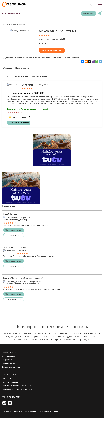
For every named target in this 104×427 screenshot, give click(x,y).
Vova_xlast (27, 84)
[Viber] (93, 61)
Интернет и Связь (92, 333)
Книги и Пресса (32, 336)
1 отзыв (31, 254)
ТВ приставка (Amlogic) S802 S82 (26, 92)
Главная (5, 24)
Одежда (69, 336)
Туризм (57, 339)
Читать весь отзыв (13, 230)
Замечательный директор (15, 219)
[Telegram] (100, 61)
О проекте (7, 359)
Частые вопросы (10, 381)
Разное (13, 24)
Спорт (79, 339)
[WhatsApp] (96, 61)
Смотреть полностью (18, 122)
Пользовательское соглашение (16, 385)
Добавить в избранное (16, 58)
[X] (89, 61)
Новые (5, 76)
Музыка (87, 339)
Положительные (20, 76)
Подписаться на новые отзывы (65, 58)
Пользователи (8, 363)
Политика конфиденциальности (17, 389)
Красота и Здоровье (11, 333)
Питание (52, 333)
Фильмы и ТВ (40, 333)
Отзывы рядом (9, 355)
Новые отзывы (9, 352)
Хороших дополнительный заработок (21, 284)
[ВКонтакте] (82, 61)
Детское (19, 336)
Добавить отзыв (88, 13)
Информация (22, 68)
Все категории (10, 13)
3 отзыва (18, 223)
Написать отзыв (14, 235)
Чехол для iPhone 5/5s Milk (14, 247)
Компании (26, 333)
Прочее (22, 24)
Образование (69, 339)
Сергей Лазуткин (10, 214)
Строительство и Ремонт (52, 336)
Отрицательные (39, 76)
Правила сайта (9, 374)
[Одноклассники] (86, 61)
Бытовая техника (82, 336)
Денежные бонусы (11, 367)
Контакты (6, 378)
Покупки (9, 336)
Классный (21, 250)
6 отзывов (18, 287)
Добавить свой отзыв (51, 50)
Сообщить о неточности (38, 58)
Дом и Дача (77, 333)
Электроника (64, 333)
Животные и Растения (42, 339)
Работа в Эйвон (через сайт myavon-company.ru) (23, 278)
